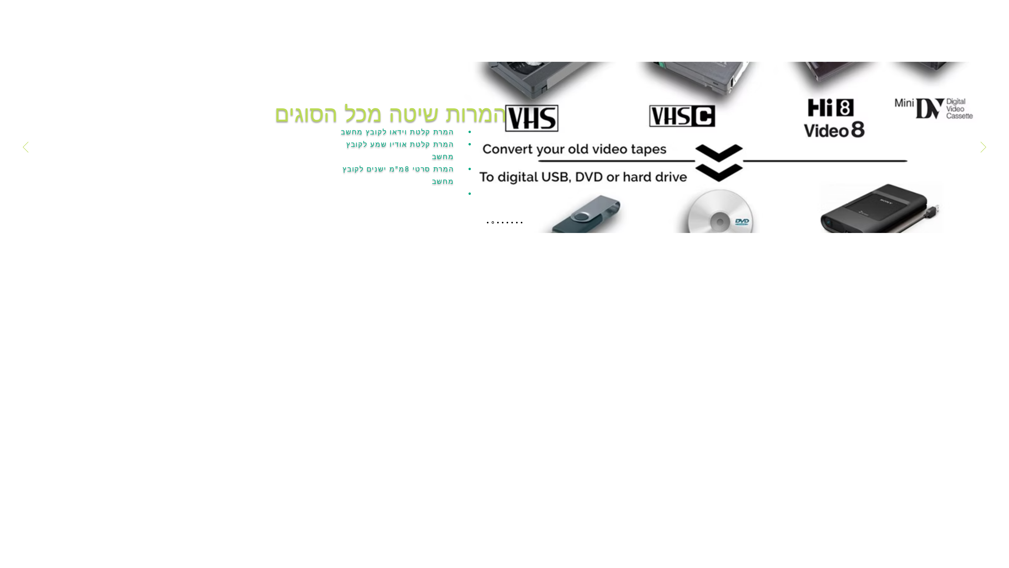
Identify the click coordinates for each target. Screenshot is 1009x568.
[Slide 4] (502, 222)
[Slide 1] (487, 222)
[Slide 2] (492, 222)
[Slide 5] (507, 222)
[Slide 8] (521, 222)
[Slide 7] (517, 222)
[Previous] (25, 147)
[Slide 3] (497, 222)
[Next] (983, 147)
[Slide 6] (512, 222)
